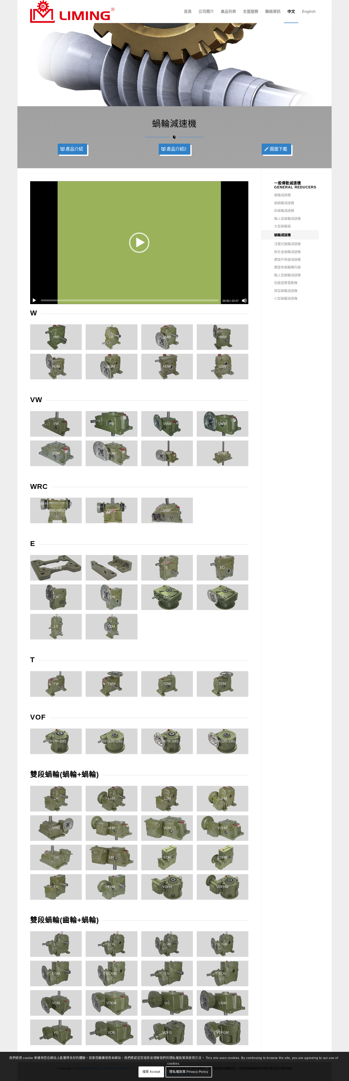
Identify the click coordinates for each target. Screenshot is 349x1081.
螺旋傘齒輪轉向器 (287, 267)
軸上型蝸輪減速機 (287, 275)
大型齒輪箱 (282, 226)
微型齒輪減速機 (285, 291)
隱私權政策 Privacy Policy (188, 1072)
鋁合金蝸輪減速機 (287, 252)
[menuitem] (188, 11)
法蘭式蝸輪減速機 (287, 244)
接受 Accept (151, 1072)
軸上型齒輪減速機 (287, 218)
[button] (139, 242)
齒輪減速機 (282, 195)
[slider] (129, 300)
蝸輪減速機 (282, 235)
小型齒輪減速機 (285, 298)
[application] (139, 242)
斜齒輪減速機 (284, 210)
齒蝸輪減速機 (284, 203)
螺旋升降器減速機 (287, 259)
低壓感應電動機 (285, 283)
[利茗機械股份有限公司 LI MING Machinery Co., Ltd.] (72, 11)
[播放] (34, 300)
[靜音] (244, 300)
